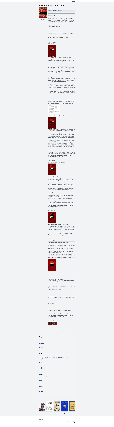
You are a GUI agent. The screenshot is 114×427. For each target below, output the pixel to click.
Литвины (74, 422)
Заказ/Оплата (73, 421)
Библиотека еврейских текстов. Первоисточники (55, 10)
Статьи (68, 421)
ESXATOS (40, 418)
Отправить (42, 343)
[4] (46, 331)
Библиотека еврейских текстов (51, 8)
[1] (44, 331)
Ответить (41, 359)
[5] (47, 331)
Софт (68, 420)
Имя (39, 336)
